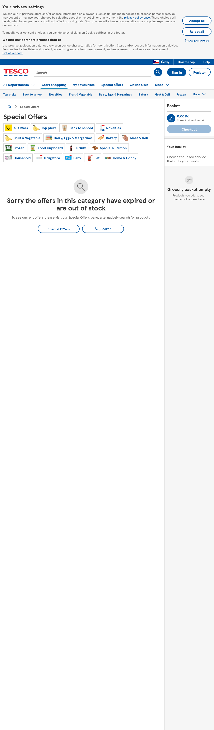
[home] (9, 106)
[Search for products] (158, 72)
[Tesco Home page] (16, 72)
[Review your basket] (171, 118)
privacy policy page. (137, 17)
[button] (161, 62)
